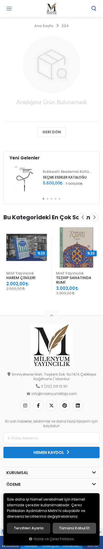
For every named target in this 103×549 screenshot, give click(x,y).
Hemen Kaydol (49, 452)
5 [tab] (59, 199)
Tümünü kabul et (74, 528)
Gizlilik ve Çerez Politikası (53, 539)
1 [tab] (43, 199)
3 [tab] (51, 199)
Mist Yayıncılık (20, 273)
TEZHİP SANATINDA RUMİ (73, 280)
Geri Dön (51, 132)
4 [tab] (55, 199)
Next (94, 217)
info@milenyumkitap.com (54, 394)
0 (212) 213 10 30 (54, 386)
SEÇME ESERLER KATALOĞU (65, 177)
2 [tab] (47, 199)
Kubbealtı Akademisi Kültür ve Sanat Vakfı (67, 171)
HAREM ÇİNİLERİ (20, 278)
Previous (82, 217)
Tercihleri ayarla (28, 528)
